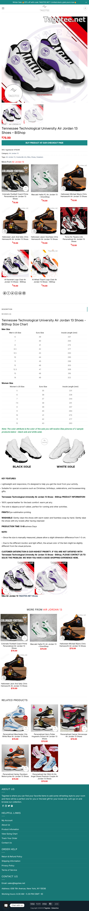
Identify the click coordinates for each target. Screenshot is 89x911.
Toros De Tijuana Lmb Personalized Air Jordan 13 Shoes (74, 239)
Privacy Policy (8, 865)
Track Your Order (9, 838)
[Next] (83, 59)
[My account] (85, 8)
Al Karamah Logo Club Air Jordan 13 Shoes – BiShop (15, 280)
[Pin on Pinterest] (20, 293)
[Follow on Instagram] (6, 806)
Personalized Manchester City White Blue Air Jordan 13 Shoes (15, 735)
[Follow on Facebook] (3, 806)
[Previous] (6, 59)
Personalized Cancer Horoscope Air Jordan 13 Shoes (73, 735)
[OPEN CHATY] (6, 905)
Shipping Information (11, 861)
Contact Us (7, 843)
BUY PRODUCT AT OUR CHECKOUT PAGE (44, 143)
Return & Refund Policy (12, 856)
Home (4, 124)
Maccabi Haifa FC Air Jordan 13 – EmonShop (44, 195)
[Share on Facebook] (8, 293)
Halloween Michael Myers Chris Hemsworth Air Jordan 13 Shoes (74, 195)
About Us (6, 825)
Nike (28, 157)
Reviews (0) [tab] (6, 314)
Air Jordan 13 (15, 124)
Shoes (33, 157)
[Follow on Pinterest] (12, 806)
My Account (7, 820)
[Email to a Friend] (16, 293)
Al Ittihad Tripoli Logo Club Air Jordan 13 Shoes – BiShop (44, 280)
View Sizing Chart (9, 834)
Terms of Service (9, 870)
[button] (3, 8)
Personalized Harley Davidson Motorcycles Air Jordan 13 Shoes (15, 775)
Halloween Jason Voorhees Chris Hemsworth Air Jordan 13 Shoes (44, 238)
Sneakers (39, 157)
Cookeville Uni (21, 157)
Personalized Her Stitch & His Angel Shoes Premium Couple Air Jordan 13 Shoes (44, 776)
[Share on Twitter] (12, 293)
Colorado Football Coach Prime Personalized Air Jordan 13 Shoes (15, 196)
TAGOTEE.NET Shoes (28, 596)
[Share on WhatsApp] (5, 293)
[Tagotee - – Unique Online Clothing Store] (44, 8)
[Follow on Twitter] (9, 806)
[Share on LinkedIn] (24, 293)
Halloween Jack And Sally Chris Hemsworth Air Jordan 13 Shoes (15, 238)
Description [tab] (7, 309)
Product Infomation (10, 829)
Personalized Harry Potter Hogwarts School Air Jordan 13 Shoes (44, 736)
